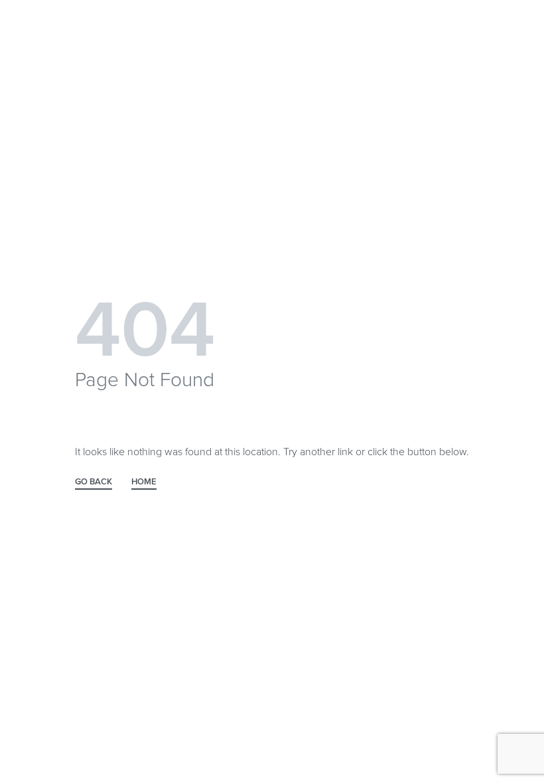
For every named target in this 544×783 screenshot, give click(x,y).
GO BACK (93, 482)
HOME (144, 482)
